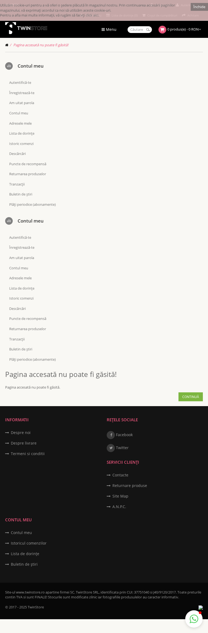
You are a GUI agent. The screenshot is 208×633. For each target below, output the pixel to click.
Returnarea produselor (27, 173)
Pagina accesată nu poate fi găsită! (40, 44)
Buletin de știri (20, 194)
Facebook (124, 434)
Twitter (122, 447)
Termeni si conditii (28, 453)
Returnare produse (129, 485)
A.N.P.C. (119, 506)
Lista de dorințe (21, 133)
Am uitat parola (21, 102)
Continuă (190, 397)
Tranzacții (17, 184)
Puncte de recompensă (27, 163)
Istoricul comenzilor (29, 543)
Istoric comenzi (21, 143)
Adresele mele (20, 123)
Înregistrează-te (21, 92)
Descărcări (17, 153)
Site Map (120, 496)
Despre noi (21, 432)
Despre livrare (24, 443)
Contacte (120, 475)
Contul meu (18, 113)
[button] (194, 619)
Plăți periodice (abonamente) (32, 204)
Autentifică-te (20, 82)
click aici (92, 15)
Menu (110, 29)
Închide (199, 6)
